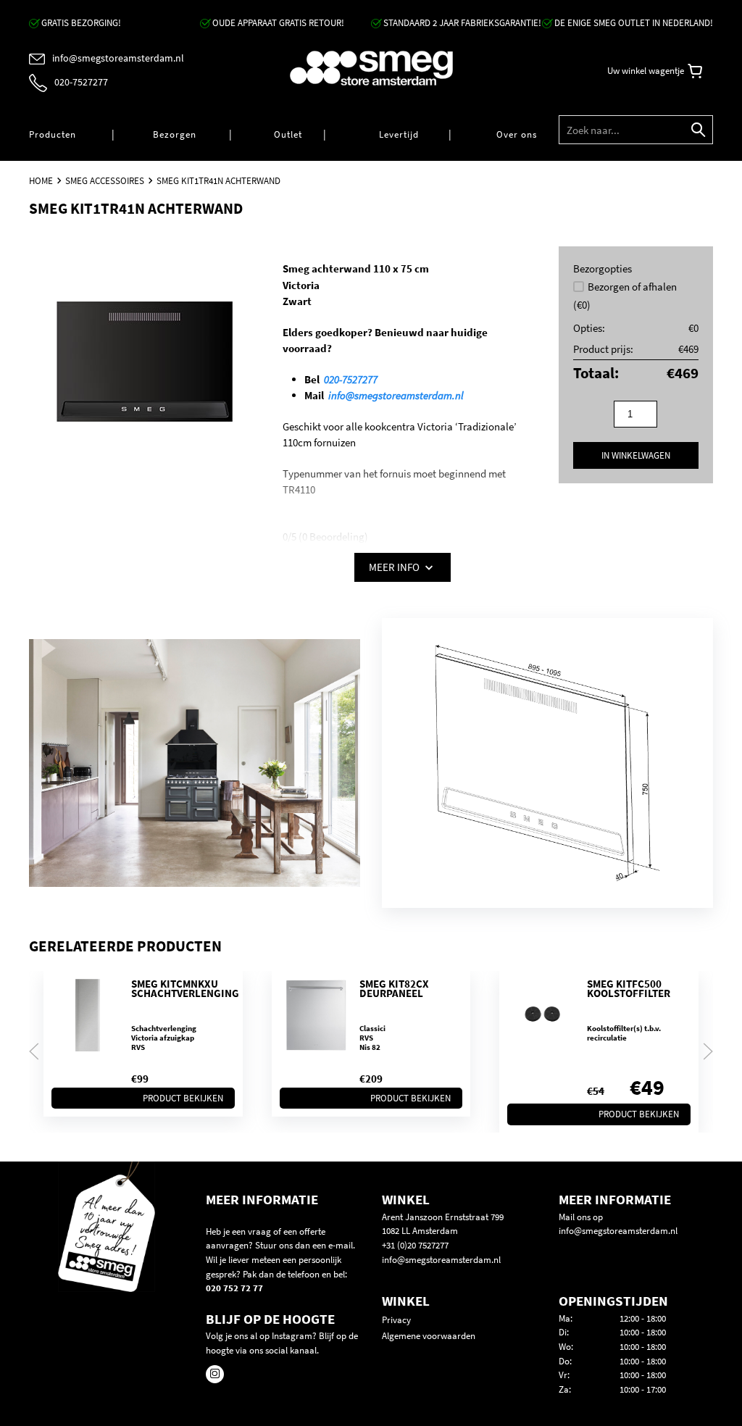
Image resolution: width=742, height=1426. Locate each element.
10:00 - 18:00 (643, 1332)
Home (41, 181)
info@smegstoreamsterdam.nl (396, 395)
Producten (52, 134)
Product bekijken (183, 1097)
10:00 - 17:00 (643, 1389)
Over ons (516, 134)
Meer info (395, 567)
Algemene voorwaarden (428, 1336)
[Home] (371, 68)
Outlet (288, 134)
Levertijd (399, 134)
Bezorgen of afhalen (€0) (625, 296)
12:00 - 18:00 (643, 1318)
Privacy (396, 1320)
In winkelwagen (635, 455)
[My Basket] (695, 71)
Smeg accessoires (104, 181)
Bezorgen (174, 134)
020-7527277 (351, 379)
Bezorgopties (602, 268)
